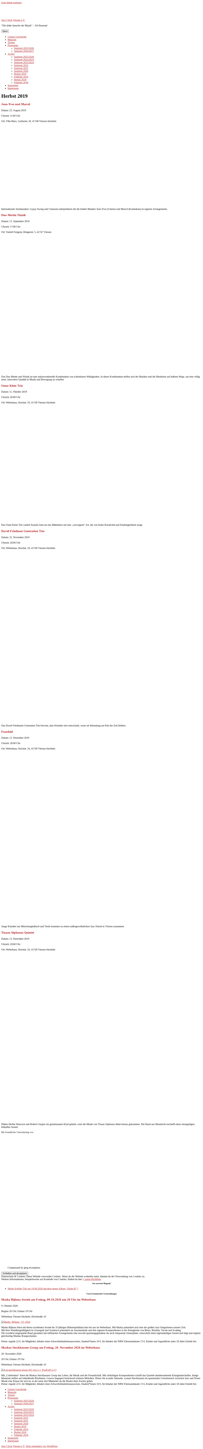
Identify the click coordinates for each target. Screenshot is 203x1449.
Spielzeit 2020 (21, 71)
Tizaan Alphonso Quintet (17, 932)
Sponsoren (13, 85)
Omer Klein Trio (12, 385)
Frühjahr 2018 (21, 82)
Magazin (12, 39)
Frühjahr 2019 (21, 76)
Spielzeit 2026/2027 (24, 51)
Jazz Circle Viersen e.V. (13, 20)
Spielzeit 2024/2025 (24, 59)
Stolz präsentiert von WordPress (42, 1446)
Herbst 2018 (20, 79)
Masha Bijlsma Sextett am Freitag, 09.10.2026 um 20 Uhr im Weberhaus (48, 1299)
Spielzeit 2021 (21, 68)
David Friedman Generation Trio (23, 531)
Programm (13, 45)
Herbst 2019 (20, 74)
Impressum (13, 88)
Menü (5, 31)
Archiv (11, 54)
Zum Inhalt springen (11, 2)
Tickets (11, 42)
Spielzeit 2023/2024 (24, 62)
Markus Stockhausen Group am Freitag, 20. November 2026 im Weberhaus (50, 1347)
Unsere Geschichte (17, 36)
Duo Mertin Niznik (13, 215)
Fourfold (7, 731)
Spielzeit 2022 (21, 65)
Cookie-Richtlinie (92, 1279)
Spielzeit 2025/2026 (24, 48)
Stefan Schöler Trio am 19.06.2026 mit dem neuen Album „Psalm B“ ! (43, 1288)
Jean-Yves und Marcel (15, 104)
